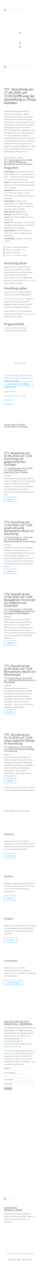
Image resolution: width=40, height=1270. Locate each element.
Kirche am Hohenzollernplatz (18, 255)
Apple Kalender (10, 391)
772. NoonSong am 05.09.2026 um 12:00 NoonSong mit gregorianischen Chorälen (18, 459)
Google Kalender (10, 387)
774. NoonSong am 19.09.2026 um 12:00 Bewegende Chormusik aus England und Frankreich (19, 600)
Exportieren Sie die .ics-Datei (14, 396)
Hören (9, 855)
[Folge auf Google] (26, 27)
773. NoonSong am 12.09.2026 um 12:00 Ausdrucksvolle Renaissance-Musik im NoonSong (19, 528)
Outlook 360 (8, 404)
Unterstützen (13, 982)
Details (10, 499)
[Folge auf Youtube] (18, 27)
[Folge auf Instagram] (22, 27)
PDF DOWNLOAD (20, 363)
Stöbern (10, 940)
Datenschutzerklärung (12, 1046)
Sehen (9, 898)
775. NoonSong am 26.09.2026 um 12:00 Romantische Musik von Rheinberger (20, 670)
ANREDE (7, 1068)
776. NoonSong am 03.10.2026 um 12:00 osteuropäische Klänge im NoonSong (19, 739)
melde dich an (27, 280)
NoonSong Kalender (13, 787)
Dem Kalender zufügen (18, 383)
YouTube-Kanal (19, 299)
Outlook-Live (8, 400)
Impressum (11, 1253)
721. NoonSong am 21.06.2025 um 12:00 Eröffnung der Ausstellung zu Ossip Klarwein (18, 162)
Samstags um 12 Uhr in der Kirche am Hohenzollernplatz (19, 1230)
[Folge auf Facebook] (13, 27)
